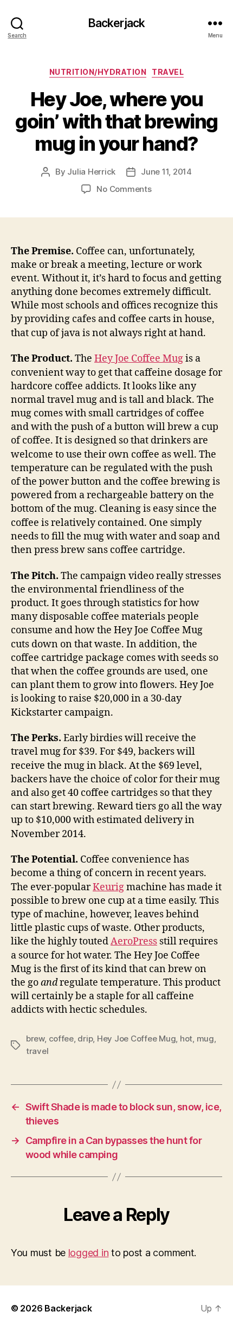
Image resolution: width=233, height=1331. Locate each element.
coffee (61, 1038)
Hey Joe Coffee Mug (138, 358)
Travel (168, 71)
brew (35, 1038)
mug (205, 1038)
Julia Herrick (91, 171)
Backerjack (116, 23)
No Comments (123, 189)
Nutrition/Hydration (98, 71)
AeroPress (134, 941)
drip (85, 1038)
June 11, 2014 (166, 171)
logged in (88, 1252)
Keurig (108, 887)
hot (186, 1038)
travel (37, 1051)
